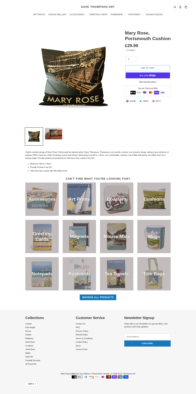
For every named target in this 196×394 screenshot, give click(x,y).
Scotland (29, 346)
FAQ (78, 327)
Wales (28, 353)
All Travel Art (30, 364)
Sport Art (29, 356)
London (28, 324)
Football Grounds (32, 360)
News (78, 346)
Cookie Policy (82, 342)
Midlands (29, 338)
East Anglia (30, 327)
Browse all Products (98, 297)
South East (30, 349)
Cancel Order (81, 349)
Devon (28, 331)
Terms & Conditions (84, 338)
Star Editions (84, 374)
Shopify (106, 374)
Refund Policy (82, 335)
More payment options (147, 82)
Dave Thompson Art (98, 6)
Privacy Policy (82, 331)
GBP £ (31, 384)
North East (30, 342)
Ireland (28, 335)
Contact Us (81, 324)
